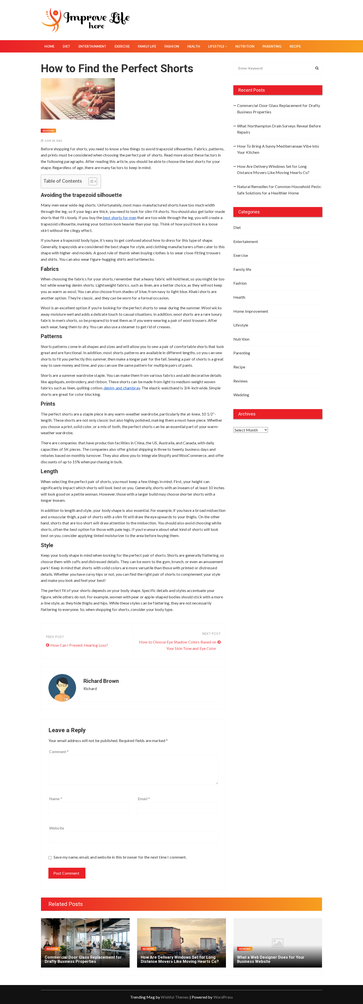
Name (55, 798)
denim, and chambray (122, 387)
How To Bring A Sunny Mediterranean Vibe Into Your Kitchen (278, 149)
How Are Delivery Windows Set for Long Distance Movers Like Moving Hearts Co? (273, 169)
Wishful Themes (175, 997)
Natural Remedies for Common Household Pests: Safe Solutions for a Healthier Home (279, 189)
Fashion (171, 46)
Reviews (48, 130)
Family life (147, 46)
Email (144, 798)
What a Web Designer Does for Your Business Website (270, 959)
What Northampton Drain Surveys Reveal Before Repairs (279, 129)
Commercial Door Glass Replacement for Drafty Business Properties (278, 108)
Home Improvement (250, 311)
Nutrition (244, 46)
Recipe (295, 46)
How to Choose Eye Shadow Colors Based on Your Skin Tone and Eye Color (177, 645)
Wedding (241, 394)
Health (193, 46)
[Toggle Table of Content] (90, 181)
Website (56, 828)
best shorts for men (119, 217)
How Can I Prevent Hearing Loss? (79, 645)
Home (49, 46)
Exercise (122, 46)
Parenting (271, 46)
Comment (59, 751)
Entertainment (92, 46)
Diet (66, 46)
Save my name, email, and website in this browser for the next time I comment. (120, 857)
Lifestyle (216, 46)
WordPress (223, 997)
